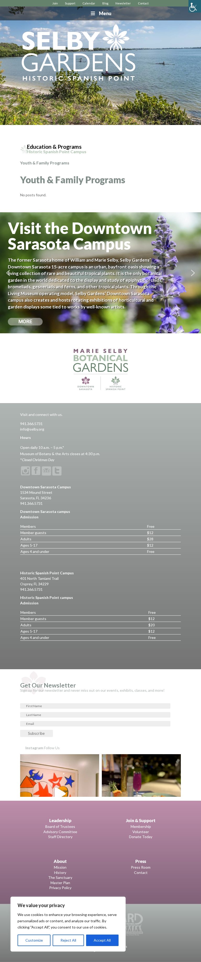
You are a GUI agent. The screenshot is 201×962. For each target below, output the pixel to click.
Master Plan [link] (60, 882)
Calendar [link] (88, 3)
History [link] (60, 872)
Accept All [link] (102, 940)
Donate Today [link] (140, 836)
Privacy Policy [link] (60, 887)
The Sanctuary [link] (60, 877)
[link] (194, 6)
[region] (68, 924)
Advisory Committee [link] (60, 831)
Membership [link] (141, 826)
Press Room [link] (140, 867)
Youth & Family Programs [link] (44, 162)
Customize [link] (34, 940)
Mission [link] (60, 867)
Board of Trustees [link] (60, 826)
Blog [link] (105, 3)
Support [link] (70, 3)
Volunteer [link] (140, 831)
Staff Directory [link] (60, 836)
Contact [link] (143, 3)
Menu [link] (105, 13)
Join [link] (55, 3)
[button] (8, 273)
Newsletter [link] (123, 3)
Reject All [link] (68, 940)
